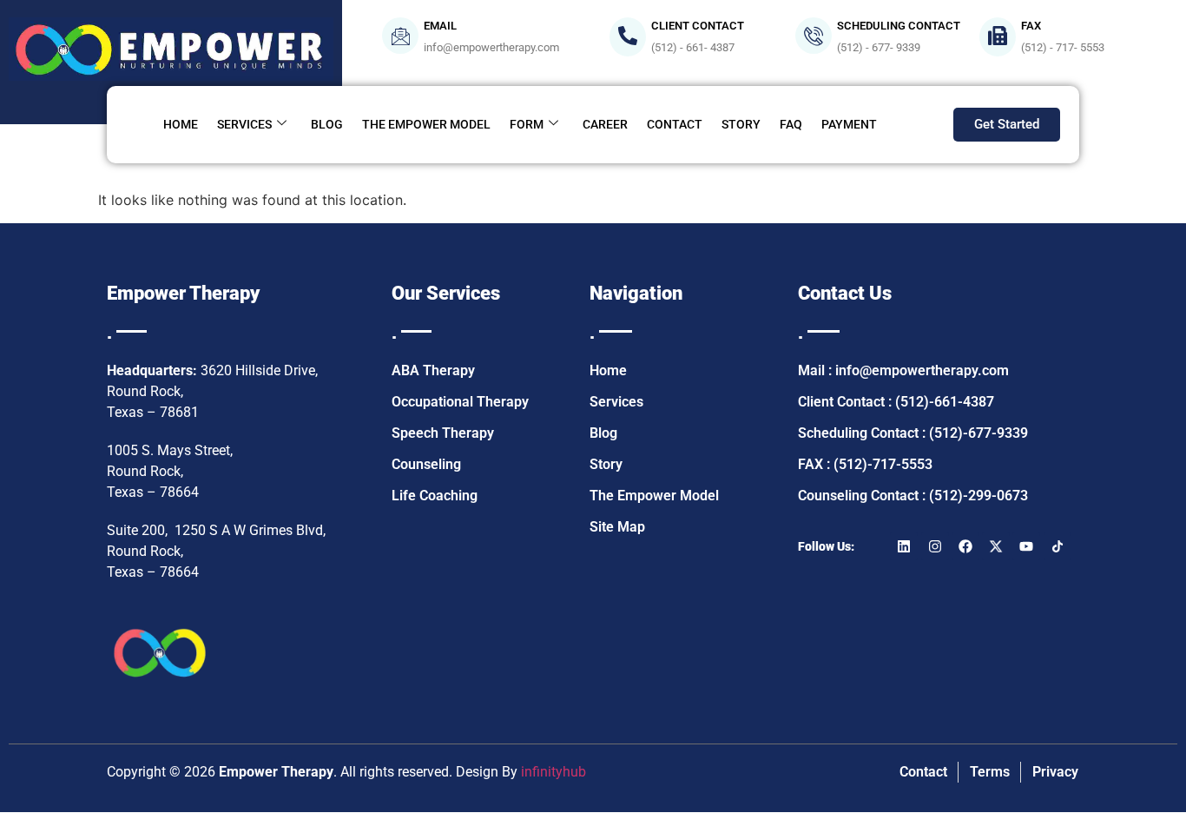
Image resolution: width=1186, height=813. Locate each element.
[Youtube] (1026, 546)
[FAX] (997, 36)
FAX (1031, 25)
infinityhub (553, 771)
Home (180, 124)
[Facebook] (965, 546)
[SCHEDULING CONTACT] (813, 35)
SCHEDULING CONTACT (898, 25)
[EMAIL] (400, 35)
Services (244, 124)
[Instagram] (935, 546)
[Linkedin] (904, 546)
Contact (674, 124)
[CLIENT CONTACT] (627, 36)
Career (605, 124)
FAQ (791, 124)
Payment (849, 124)
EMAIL (440, 25)
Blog (327, 124)
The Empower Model (426, 124)
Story (741, 124)
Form (527, 124)
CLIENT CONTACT (697, 25)
